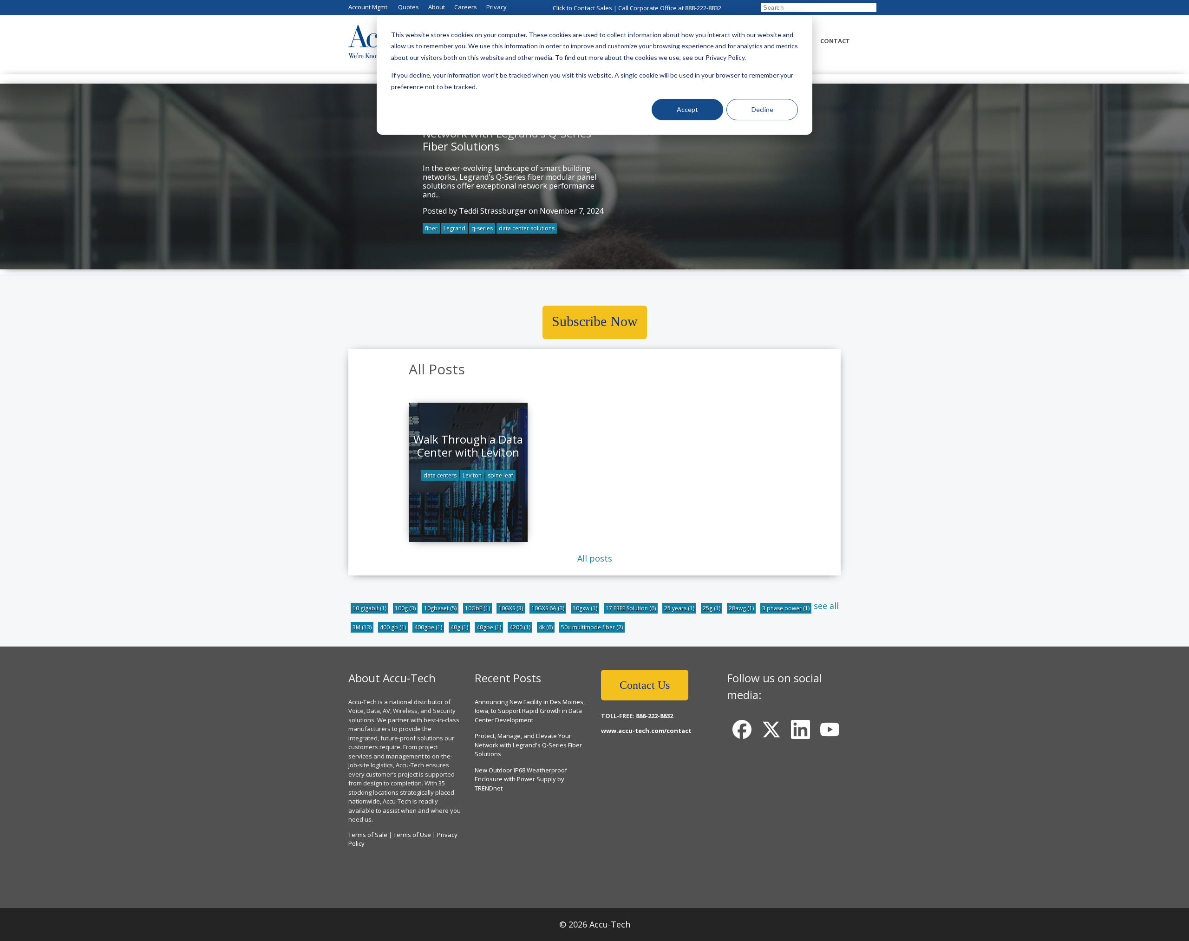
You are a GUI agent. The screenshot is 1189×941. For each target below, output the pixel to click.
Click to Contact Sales (582, 8)
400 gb (393, 627)
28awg (741, 608)
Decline (762, 109)
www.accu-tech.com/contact (646, 730)
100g (405, 608)
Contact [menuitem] (835, 41)
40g (459, 627)
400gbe (428, 627)
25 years (679, 608)
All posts (594, 558)
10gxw (585, 608)
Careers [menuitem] (465, 7)
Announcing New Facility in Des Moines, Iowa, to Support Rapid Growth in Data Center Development (530, 711)
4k (546, 627)
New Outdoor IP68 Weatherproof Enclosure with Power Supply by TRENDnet (521, 779)
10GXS (510, 608)
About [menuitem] (436, 7)
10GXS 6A (547, 608)
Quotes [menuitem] (408, 7)
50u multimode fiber (592, 627)
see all (826, 605)
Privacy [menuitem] (496, 7)
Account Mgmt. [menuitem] (368, 7)
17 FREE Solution (631, 608)
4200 (520, 627)
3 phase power (786, 608)
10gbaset (440, 608)
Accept (687, 109)
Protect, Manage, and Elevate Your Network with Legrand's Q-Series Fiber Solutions (528, 745)
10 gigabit (369, 608)
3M (362, 627)
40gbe (489, 627)
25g (711, 608)
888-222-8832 (703, 8)
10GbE (477, 608)
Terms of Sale (367, 834)
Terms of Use (412, 834)
